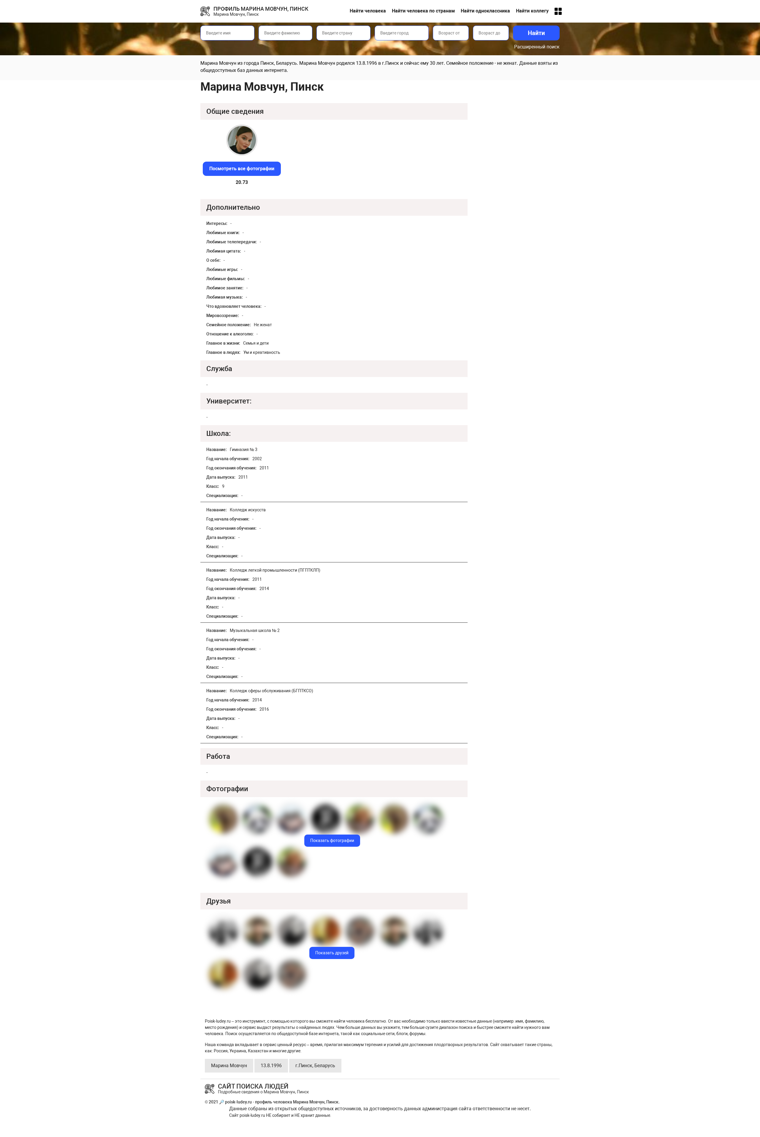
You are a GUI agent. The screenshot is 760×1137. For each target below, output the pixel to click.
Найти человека (368, 11)
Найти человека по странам (423, 11)
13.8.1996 (271, 1065)
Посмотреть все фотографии (241, 168)
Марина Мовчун (229, 1065)
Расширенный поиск (537, 47)
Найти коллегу (532, 11)
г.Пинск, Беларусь (315, 1065)
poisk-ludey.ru (252, 1115)
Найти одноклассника (485, 11)
